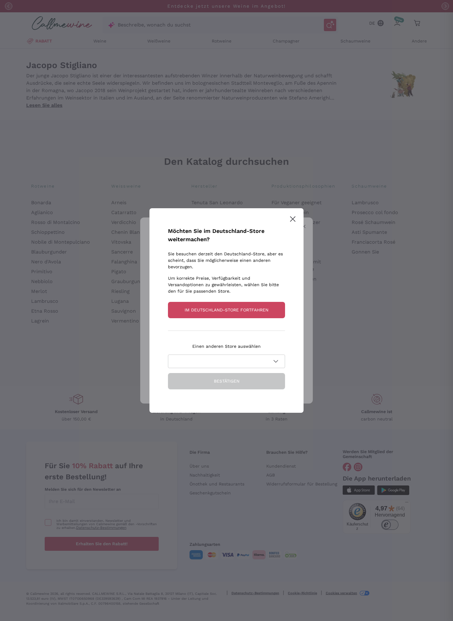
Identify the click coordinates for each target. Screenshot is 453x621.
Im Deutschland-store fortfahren (226, 309)
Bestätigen (226, 381)
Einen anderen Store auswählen (226, 346)
